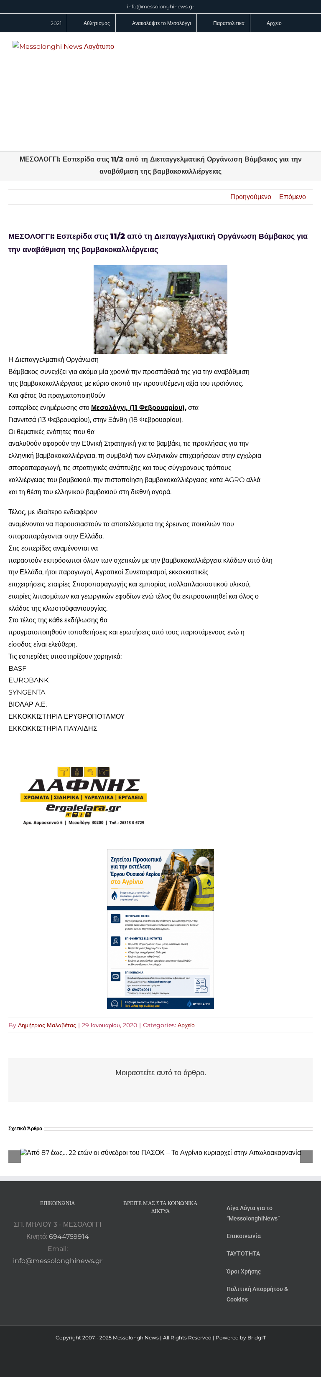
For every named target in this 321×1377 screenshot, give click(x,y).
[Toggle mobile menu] (305, 45)
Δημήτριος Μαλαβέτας (47, 1025)
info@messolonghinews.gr (160, 6)
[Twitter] (171, 1233)
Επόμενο (292, 197)
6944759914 (69, 1237)
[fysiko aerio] (160, 855)
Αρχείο (186, 1025)
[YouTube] (137, 1233)
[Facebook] (149, 1233)
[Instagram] (160, 1233)
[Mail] (183, 1233)
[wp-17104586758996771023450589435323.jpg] (83, 749)
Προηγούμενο (250, 197)
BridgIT (256, 1337)
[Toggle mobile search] (290, 45)
